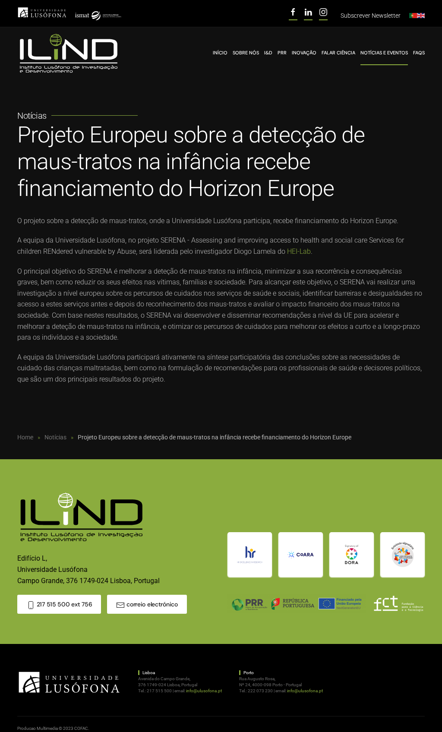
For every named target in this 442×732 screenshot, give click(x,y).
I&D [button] (268, 53)
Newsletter (371, 15)
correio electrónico (151, 604)
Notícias (32, 115)
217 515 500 (159, 690)
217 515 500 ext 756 (63, 604)
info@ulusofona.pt (204, 690)
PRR (282, 53)
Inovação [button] (304, 53)
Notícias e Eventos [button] (384, 53)
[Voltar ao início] (69, 53)
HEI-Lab (299, 251)
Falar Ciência (338, 53)
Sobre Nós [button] (246, 53)
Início (220, 53)
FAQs (419, 53)
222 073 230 (260, 690)
